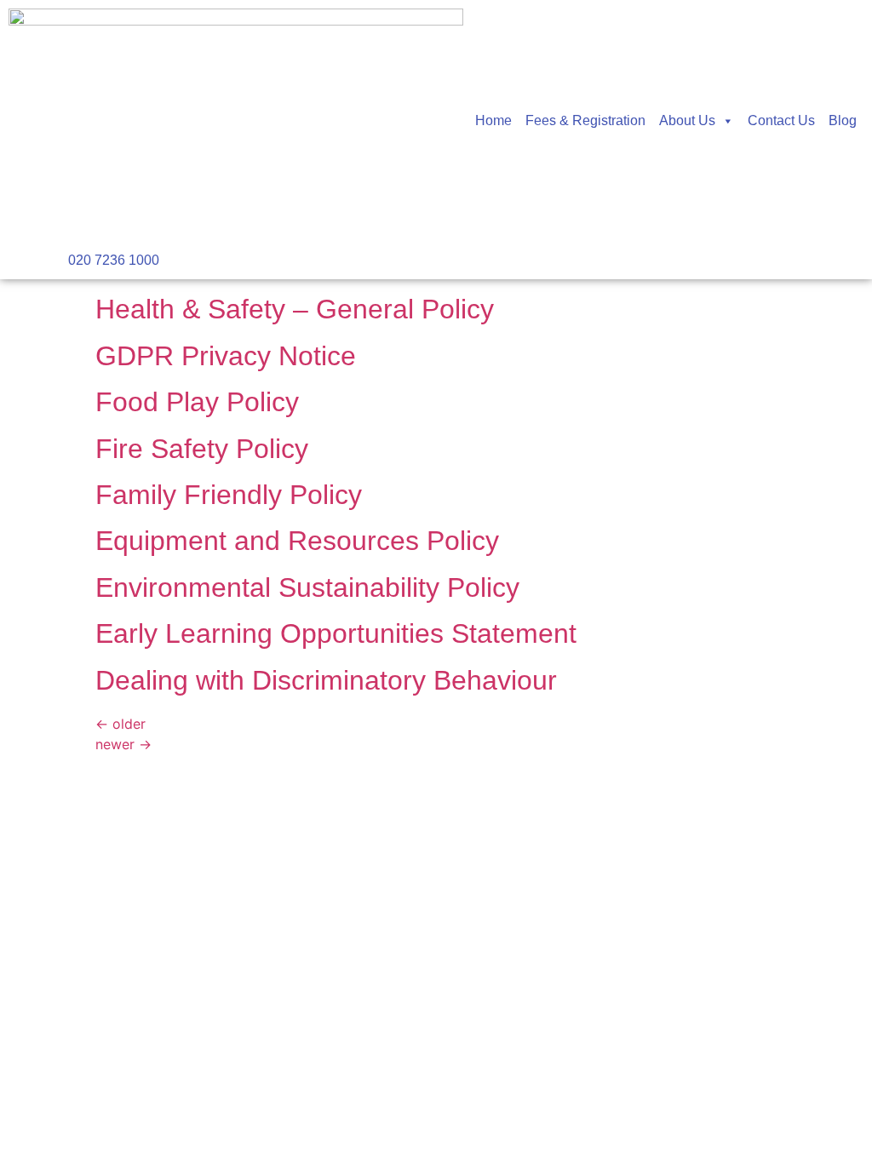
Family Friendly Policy (228, 494)
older (120, 723)
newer (123, 744)
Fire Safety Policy (201, 448)
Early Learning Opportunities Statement (336, 633)
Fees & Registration (585, 120)
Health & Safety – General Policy (294, 309)
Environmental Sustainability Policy (307, 587)
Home (493, 120)
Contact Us (781, 120)
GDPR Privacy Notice (225, 356)
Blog (843, 120)
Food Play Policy (197, 402)
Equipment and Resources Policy (297, 540)
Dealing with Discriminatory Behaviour (326, 680)
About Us (687, 120)
